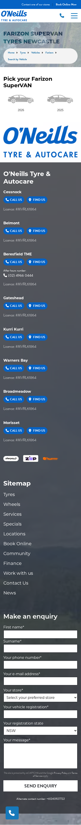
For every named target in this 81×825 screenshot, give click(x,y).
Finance (12, 563)
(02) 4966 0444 (20, 275)
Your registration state (23, 723)
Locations (14, 534)
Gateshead (13, 298)
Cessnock (12, 192)
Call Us (16, 199)
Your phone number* (22, 657)
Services (12, 514)
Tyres (9, 494)
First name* (13, 627)
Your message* (16, 740)
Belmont (11, 223)
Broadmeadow (17, 391)
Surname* (12, 641)
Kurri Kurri (13, 329)
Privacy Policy (61, 773)
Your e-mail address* (21, 674)
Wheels (11, 504)
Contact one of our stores (36, 4)
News (9, 593)
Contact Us (15, 583)
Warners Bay (15, 360)
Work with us (18, 573)
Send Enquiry (40, 786)
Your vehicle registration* (25, 707)
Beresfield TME (17, 254)
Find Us (38, 199)
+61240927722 (56, 799)
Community (16, 553)
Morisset (11, 423)
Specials (12, 524)
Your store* (13, 690)
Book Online (17, 543)
